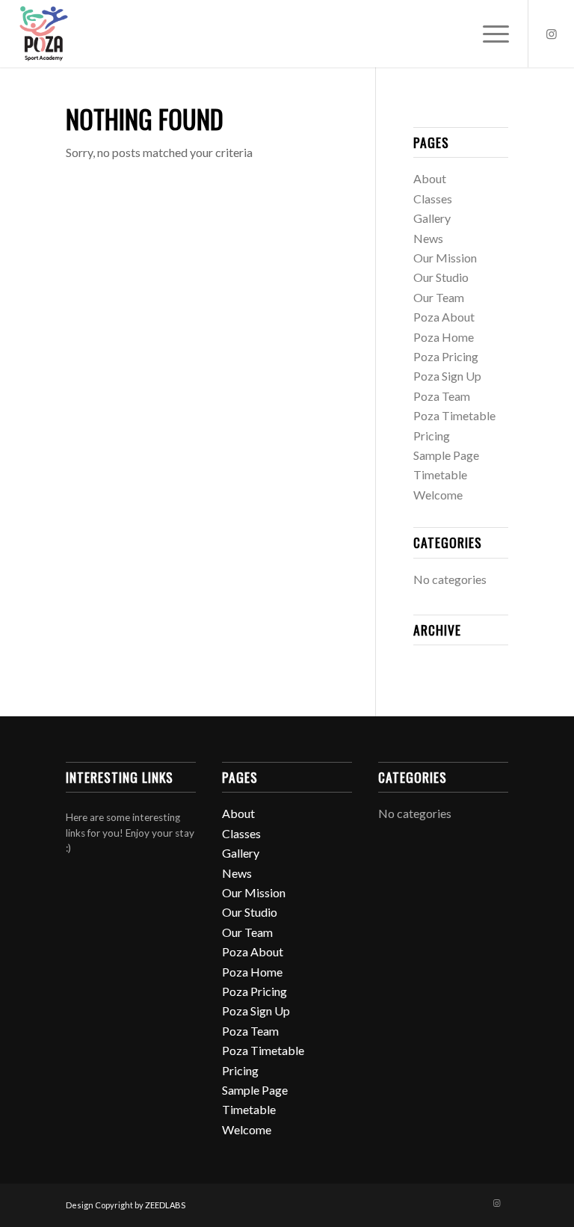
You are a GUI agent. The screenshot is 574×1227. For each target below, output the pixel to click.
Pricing (431, 435)
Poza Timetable (454, 415)
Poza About (444, 317)
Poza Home (443, 337)
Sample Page (446, 455)
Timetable (440, 474)
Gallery (432, 218)
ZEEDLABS (165, 1205)
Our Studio (441, 277)
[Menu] (488, 33)
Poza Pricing (445, 356)
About (429, 178)
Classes (432, 198)
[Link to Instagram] (551, 33)
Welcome (438, 495)
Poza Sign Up (447, 376)
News (428, 238)
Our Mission (445, 257)
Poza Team (441, 396)
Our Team (438, 297)
